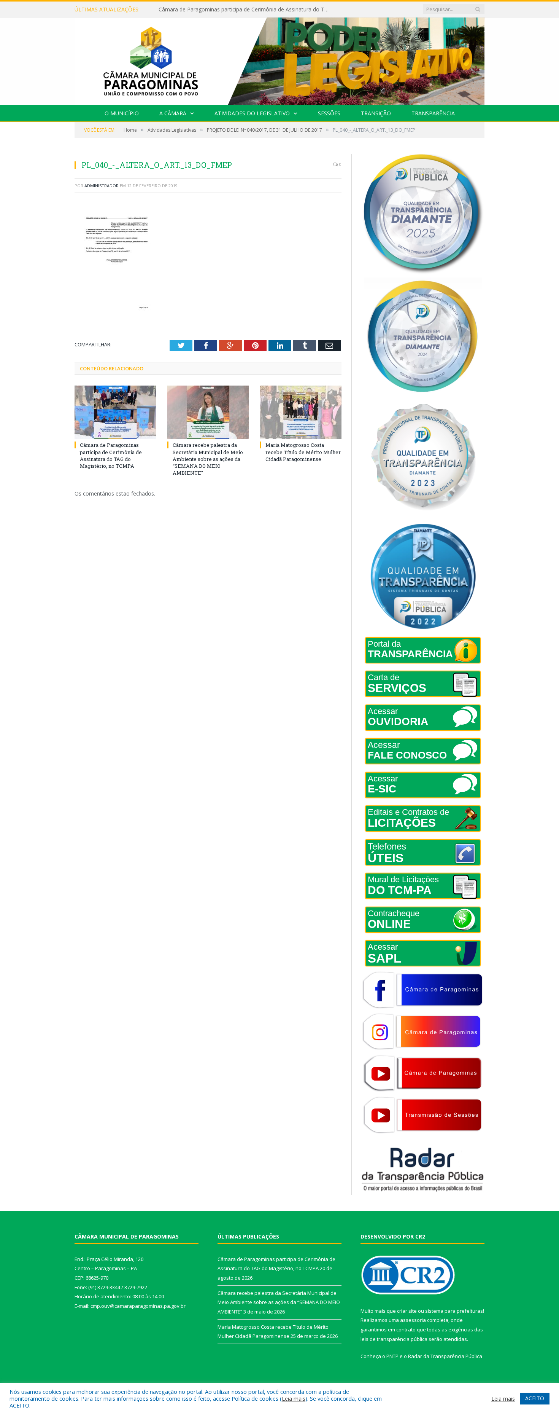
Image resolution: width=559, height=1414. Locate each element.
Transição (376, 113)
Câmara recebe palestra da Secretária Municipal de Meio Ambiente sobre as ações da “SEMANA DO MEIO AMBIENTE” (246, 9)
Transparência (433, 113)
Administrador (101, 185)
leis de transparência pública (393, 1339)
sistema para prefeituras (454, 1310)
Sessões (329, 113)
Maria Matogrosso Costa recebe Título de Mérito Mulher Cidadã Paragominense (303, 452)
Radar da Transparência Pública (445, 1356)
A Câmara (172, 113)
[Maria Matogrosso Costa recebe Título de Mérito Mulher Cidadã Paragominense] (300, 412)
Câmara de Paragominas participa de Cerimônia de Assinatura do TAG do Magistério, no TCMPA (111, 455)
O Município (122, 113)
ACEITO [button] (534, 1398)
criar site (407, 1310)
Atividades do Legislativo (252, 113)
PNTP (392, 1356)
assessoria (413, 1320)
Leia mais (293, 1398)
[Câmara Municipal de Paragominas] (279, 59)
